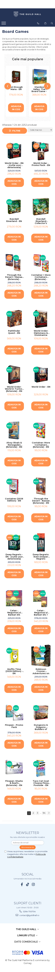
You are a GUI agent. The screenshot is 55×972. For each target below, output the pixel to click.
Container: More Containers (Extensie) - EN (41, 445)
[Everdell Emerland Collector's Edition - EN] (41, 207)
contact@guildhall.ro (29, 915)
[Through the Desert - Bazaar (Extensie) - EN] (41, 486)
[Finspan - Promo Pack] (14, 713)
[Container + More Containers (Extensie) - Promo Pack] (41, 263)
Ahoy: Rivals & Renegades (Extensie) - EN (14, 445)
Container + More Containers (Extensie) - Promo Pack (41, 277)
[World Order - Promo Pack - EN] (41, 151)
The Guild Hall (26, 929)
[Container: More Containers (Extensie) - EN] (41, 430)
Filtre (15, 130)
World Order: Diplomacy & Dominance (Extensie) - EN (41, 333)
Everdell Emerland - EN (14, 220)
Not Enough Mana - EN (16, 88)
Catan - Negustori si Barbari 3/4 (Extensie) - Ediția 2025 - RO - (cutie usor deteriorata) (14, 612)
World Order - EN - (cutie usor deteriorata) (14, 165)
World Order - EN (41, 387)
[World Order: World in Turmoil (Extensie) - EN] (14, 374)
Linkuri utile (26, 935)
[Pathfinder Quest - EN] (14, 318)
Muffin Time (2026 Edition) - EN (14, 671)
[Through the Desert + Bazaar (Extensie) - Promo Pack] (14, 263)
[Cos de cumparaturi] (45, 23)
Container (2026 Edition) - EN (14, 500)
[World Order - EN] (41, 374)
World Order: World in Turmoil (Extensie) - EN (14, 389)
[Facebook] (21, 884)
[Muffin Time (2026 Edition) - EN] (14, 655)
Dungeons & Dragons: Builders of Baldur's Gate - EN (41, 727)
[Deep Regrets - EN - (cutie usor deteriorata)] (14, 542)
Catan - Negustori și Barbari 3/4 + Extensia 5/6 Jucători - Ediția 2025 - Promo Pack (41, 612)
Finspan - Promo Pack (14, 726)
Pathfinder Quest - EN (14, 332)
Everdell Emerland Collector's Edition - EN (40, 221)
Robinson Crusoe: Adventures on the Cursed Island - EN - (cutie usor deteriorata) (41, 671)
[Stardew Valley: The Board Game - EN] (39, 77)
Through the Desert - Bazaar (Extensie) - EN (41, 501)
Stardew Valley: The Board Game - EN (39, 89)
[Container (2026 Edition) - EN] (14, 486)
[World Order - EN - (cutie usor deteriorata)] (14, 151)
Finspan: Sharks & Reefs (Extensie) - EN (14, 783)
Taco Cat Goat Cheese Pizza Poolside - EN (41, 783)
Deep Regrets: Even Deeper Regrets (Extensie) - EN (41, 557)
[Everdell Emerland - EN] (14, 207)
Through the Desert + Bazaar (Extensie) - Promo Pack (14, 277)
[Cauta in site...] (52, 23)
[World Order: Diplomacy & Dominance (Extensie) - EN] (41, 318)
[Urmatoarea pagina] (49, 813)
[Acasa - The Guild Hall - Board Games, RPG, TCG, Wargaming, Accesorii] (27, 14)
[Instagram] (33, 884)
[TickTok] (27, 884)
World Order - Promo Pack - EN (41, 164)
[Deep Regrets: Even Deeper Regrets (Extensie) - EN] (41, 542)
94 (44, 813)
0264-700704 (29, 911)
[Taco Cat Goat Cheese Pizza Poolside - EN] (41, 769)
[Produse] (4, 24)
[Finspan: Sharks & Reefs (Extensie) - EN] (14, 769)
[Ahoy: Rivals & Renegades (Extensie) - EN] (14, 430)
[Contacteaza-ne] (38, 23)
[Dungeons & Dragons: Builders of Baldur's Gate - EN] (41, 713)
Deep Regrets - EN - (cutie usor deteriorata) (14, 557)
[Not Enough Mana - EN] (16, 77)
